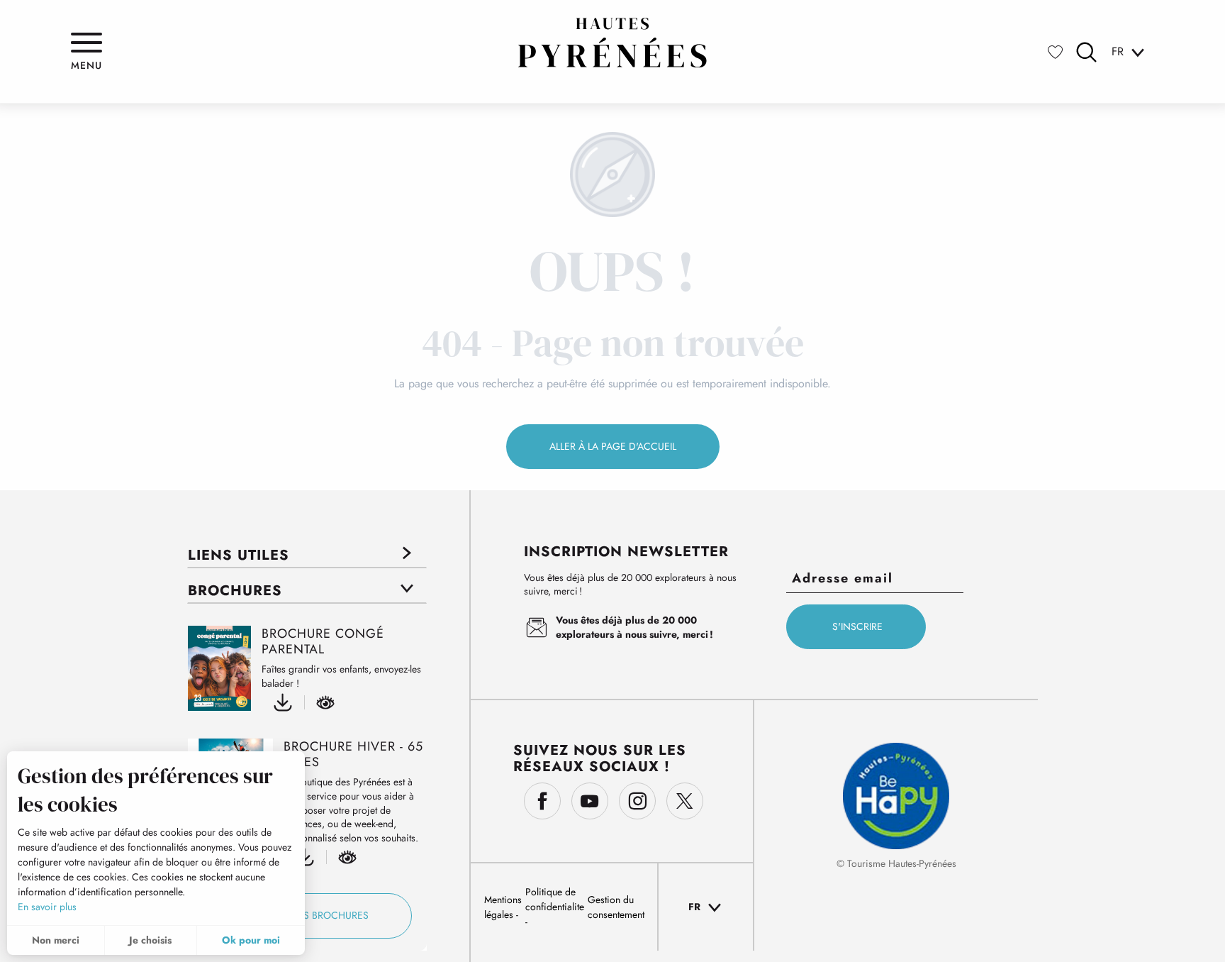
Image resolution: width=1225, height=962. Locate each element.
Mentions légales (503, 907)
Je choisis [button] (150, 940)
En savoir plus (47, 907)
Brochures (235, 590)
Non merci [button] (55, 940)
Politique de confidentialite (554, 899)
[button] (1086, 52)
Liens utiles (238, 555)
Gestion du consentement (616, 907)
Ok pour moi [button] (251, 940)
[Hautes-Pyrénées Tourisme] (612, 42)
